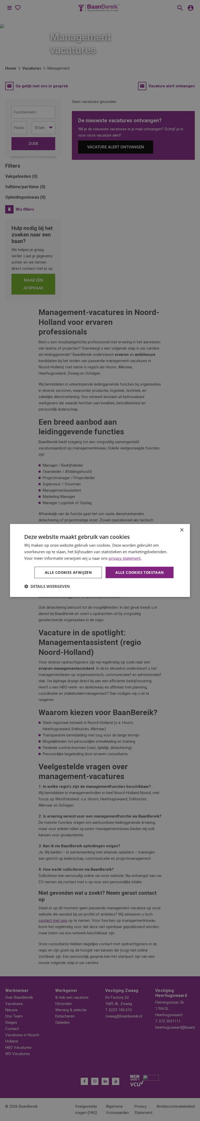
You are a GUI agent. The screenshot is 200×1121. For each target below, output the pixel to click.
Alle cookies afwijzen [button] (68, 572)
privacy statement (125, 558)
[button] (47, 586)
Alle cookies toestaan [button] (139, 572)
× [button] (182, 530)
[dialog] (100, 560)
